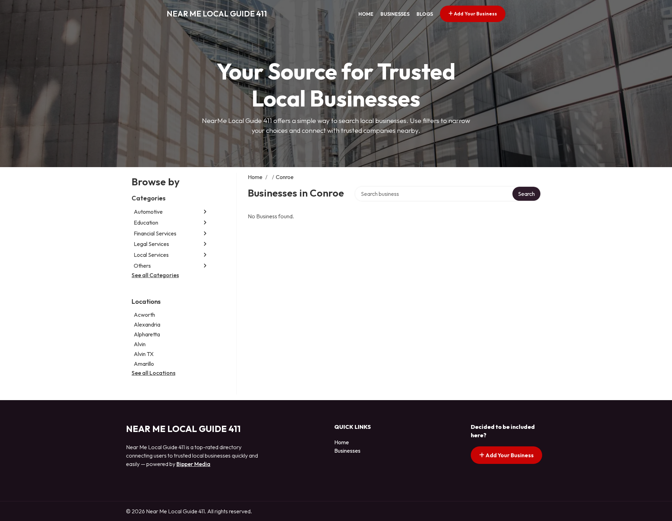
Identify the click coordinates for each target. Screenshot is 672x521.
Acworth (144, 314)
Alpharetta (147, 334)
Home (365, 14)
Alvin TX (144, 353)
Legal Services (151, 243)
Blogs (424, 14)
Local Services (151, 254)
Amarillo (144, 363)
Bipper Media (193, 463)
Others (142, 265)
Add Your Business (475, 14)
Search (526, 193)
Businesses (395, 14)
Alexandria (147, 324)
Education (146, 222)
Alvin (140, 344)
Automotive (148, 211)
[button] (205, 211)
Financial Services (155, 233)
